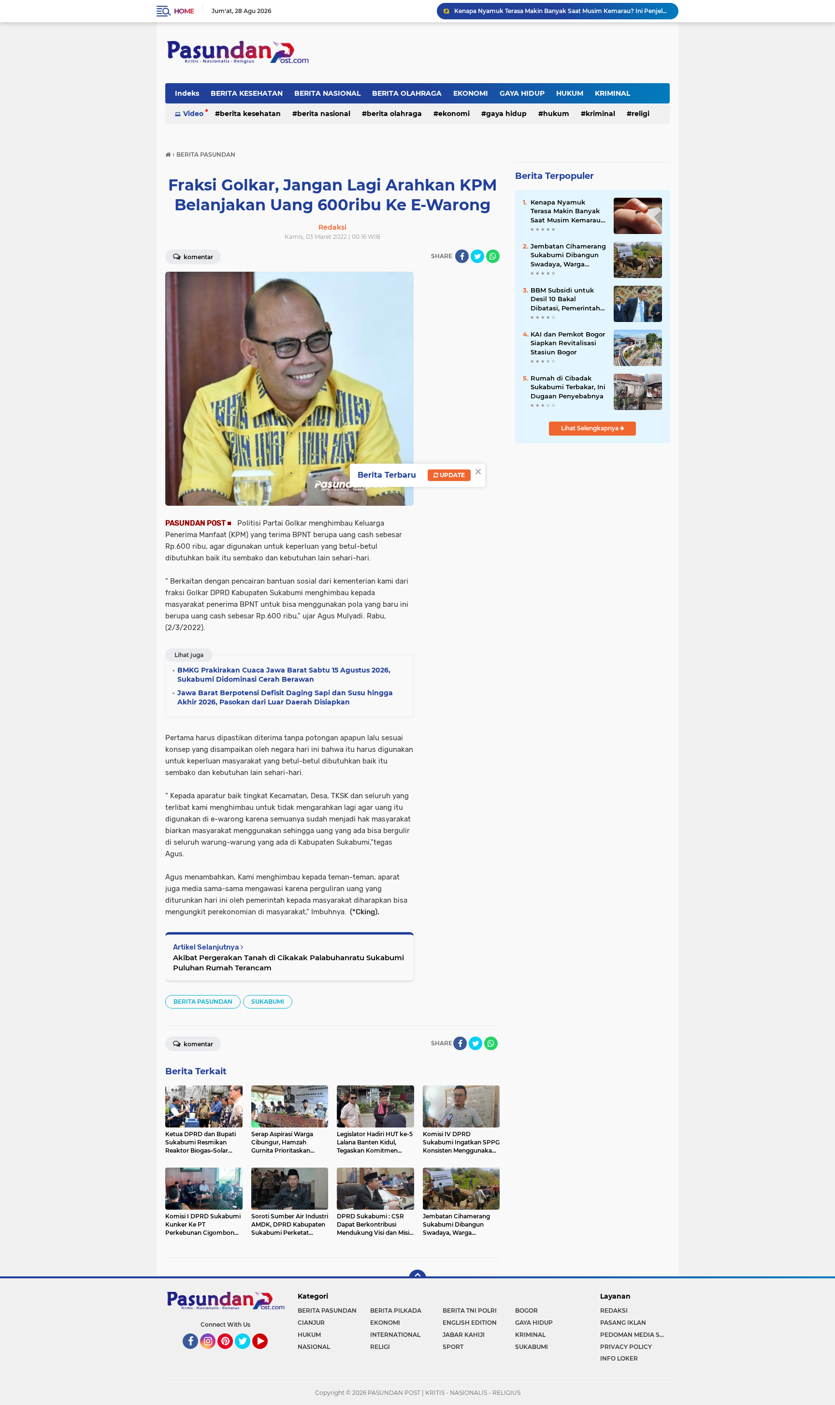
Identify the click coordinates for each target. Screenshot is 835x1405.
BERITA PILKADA (395, 1310)
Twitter (247, 1353)
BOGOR (526, 1310)
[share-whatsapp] (493, 256)
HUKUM (569, 93)
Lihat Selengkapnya (590, 428)
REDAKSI (614, 1310)
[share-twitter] (477, 256)
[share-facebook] (462, 256)
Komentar (197, 257)
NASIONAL (314, 1346)
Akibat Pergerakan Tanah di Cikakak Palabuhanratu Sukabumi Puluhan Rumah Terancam (288, 962)
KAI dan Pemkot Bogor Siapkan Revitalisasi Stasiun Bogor (568, 342)
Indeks (187, 93)
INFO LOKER (619, 1358)
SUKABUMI (267, 1001)
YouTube (266, 1353)
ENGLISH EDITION (470, 1322)
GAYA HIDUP (522, 93)
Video (193, 113)
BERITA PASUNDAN (202, 1001)
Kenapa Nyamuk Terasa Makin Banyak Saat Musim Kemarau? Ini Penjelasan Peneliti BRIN (568, 211)
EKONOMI (470, 93)
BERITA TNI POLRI (470, 1310)
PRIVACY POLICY (626, 1346)
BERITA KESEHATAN (247, 93)
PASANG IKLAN (623, 1322)
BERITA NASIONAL (327, 93)
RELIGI (640, 113)
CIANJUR (311, 1322)
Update (451, 475)
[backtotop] (417, 1278)
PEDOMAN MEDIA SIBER (635, 1334)
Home (184, 11)
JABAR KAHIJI (464, 1334)
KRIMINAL (612, 93)
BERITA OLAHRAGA (407, 93)
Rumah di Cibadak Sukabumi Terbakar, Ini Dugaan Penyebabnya (549, 11)
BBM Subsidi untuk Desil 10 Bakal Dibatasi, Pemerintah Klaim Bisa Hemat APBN (565, 299)
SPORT (453, 1346)
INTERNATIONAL (395, 1334)
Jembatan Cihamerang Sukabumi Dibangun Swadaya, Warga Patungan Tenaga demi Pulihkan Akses (568, 255)
